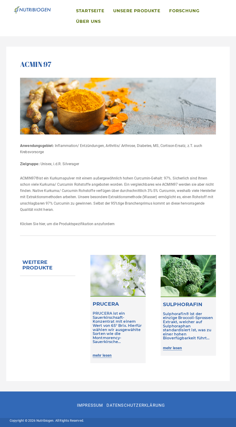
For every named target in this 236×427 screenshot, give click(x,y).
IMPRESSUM (90, 405)
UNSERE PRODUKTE (136, 10)
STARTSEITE (90, 10)
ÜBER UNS (88, 21)
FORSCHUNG (184, 10)
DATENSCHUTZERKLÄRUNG (135, 405)
